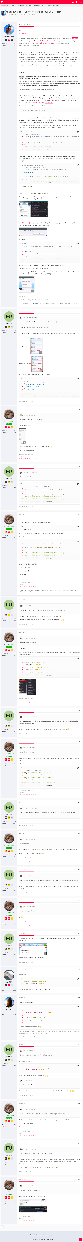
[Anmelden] (76, 2)
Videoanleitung (36, 102)
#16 (79, 997)
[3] (21, 139)
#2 (79, 311)
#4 (79, 466)
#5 (79, 514)
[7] (21, 146)
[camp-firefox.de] (2, 2)
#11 (79, 833)
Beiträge (4, 45)
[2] (21, 136)
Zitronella (50, 102)
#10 (79, 802)
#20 (79, 1180)
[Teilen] (80, 18)
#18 (79, 1103)
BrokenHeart (13, 14)
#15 (79, 970)
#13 (79, 900)
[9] (21, 1022)
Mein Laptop (23, 459)
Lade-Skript (44, 41)
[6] (21, 144)
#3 (79, 409)
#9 (79, 741)
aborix (76, 38)
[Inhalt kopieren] (78, 132)
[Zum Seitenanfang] (80, 1239)
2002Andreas (36, 590)
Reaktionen (5, 43)
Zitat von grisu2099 (28, 1051)
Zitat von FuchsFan (28, 415)
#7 (79, 632)
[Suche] (72, 2)
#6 (79, 600)
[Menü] (81, 2)
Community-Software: (41, 1239)
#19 (79, 1143)
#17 (79, 1044)
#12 (79, 870)
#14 (79, 933)
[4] (21, 141)
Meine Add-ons (33, 459)
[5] (21, 143)
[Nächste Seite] (10, 18)
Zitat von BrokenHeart (29, 317)
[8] (21, 179)
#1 (79, 24)
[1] (21, 134)
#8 (79, 710)
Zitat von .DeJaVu (28, 1080)
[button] (75, 132)
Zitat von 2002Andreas (29, 472)
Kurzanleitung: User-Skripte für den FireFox (35, 110)
